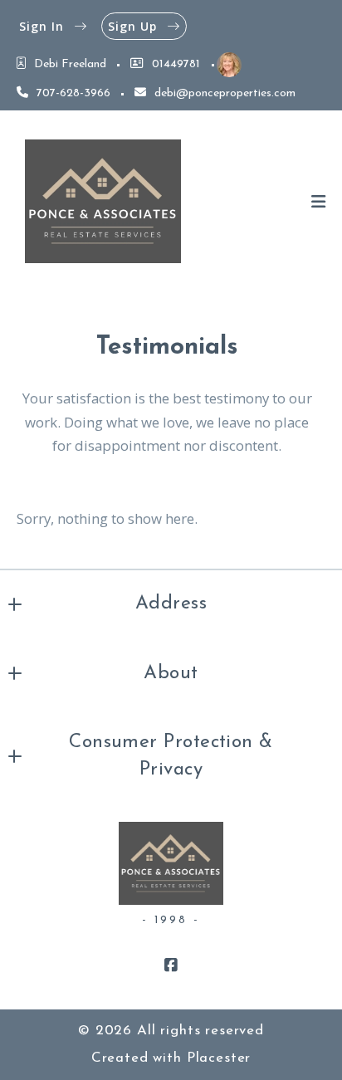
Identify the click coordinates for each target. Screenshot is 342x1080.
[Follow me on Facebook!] (171, 965)
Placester (219, 1058)
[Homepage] (103, 201)
